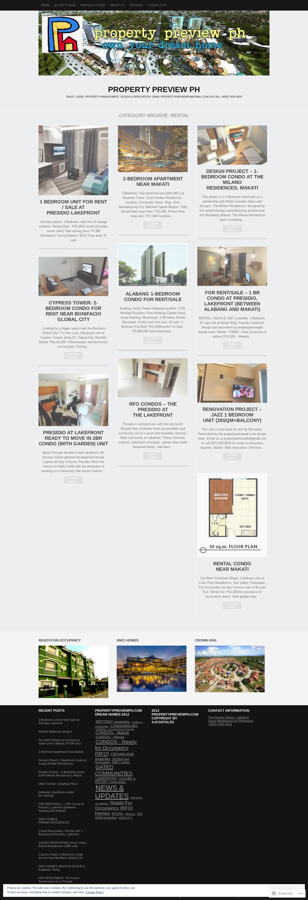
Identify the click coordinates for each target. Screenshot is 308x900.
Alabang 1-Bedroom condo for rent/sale (153, 296)
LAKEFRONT (106, 778)
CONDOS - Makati (112, 732)
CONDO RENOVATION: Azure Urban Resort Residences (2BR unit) (62, 844)
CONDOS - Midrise (110, 737)
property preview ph (154, 43)
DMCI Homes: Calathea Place (58, 784)
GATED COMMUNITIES (114, 770)
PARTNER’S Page (92, 5)
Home (45, 5)
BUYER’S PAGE (65, 5)
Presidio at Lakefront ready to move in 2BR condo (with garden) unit (73, 438)
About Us (117, 5)
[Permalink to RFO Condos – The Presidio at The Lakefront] (153, 396)
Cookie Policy (95, 892)
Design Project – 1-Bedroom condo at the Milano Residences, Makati (232, 179)
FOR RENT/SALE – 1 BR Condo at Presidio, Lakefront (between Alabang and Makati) (232, 301)
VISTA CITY (125, 817)
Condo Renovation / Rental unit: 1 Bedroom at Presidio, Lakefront (60, 832)
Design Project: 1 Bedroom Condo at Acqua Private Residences (62, 762)
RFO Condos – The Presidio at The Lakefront (153, 409)
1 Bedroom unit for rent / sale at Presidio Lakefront (73, 207)
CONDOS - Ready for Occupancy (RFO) (116, 748)
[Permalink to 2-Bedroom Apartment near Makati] (153, 171)
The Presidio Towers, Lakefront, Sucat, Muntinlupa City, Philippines (230, 719)
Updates (136, 5)
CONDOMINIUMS (124, 726)
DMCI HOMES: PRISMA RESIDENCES (53, 821)
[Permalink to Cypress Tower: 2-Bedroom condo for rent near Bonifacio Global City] (73, 295)
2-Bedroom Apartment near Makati (153, 181)
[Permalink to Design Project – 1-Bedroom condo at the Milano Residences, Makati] (232, 163)
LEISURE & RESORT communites (115, 780)
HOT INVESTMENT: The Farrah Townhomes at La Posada (58, 879)
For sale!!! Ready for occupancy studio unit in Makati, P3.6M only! (59, 741)
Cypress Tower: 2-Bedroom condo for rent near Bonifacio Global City (73, 311)
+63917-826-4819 (220, 724)
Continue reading (153, 225)
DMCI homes (121, 762)
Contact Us (157, 5)
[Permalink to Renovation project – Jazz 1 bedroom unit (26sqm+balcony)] (232, 401)
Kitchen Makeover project (55, 731)
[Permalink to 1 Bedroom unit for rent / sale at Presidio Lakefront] (73, 194)
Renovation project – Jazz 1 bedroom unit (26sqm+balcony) (232, 415)
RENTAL (118, 814)
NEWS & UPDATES (112, 792)
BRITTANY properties (113, 722)
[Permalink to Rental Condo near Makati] (232, 556)
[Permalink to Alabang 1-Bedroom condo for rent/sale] (153, 286)
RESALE (130, 814)
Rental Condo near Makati (232, 566)
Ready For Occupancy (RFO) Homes (114, 808)
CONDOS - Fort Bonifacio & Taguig (115, 729)
